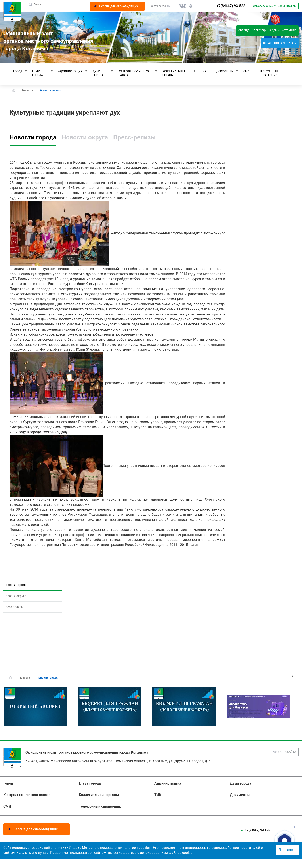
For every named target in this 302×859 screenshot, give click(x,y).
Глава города (37, 73)
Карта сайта (287, 751)
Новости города (33, 137)
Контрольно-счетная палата (133, 73)
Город (17, 71)
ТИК (203, 71)
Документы (224, 71)
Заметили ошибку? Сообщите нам (274, 6)
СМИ (246, 71)
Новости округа (85, 137)
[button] (284, 841)
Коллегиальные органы (174, 73)
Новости (27, 90)
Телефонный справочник (269, 73)
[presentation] (279, 675)
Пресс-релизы (134, 137)
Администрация (70, 71)
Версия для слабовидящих (35, 829)
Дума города (98, 73)
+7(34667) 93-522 (230, 6)
